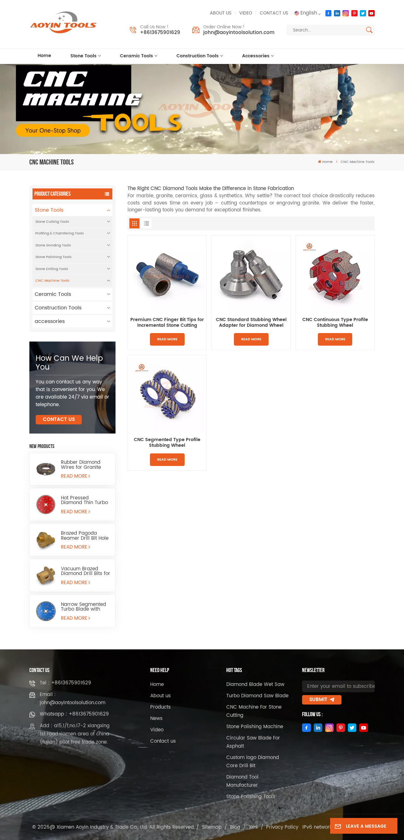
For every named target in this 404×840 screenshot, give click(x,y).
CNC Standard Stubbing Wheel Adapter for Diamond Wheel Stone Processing (251, 322)
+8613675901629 (160, 33)
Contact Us (59, 419)
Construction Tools (197, 56)
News (156, 718)
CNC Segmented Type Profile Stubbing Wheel (167, 442)
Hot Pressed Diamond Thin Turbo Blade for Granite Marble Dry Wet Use (84, 500)
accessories (256, 56)
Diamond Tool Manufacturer (242, 781)
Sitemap (212, 827)
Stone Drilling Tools (51, 269)
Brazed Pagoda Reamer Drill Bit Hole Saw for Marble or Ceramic (85, 535)
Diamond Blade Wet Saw (255, 684)
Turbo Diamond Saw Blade (257, 696)
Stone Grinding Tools (53, 245)
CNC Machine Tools (52, 281)
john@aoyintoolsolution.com (239, 33)
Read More (74, 476)
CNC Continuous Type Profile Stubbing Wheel (335, 322)
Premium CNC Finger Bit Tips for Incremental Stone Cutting (167, 322)
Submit (318, 700)
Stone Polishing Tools (53, 257)
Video (245, 13)
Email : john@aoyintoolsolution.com (72, 699)
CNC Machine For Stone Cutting (254, 711)
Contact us (274, 13)
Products (160, 707)
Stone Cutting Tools (52, 222)
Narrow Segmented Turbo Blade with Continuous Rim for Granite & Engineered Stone (83, 607)
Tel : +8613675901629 (65, 683)
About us (220, 13)
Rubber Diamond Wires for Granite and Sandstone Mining (81, 464)
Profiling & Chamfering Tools (59, 233)
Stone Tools (83, 56)
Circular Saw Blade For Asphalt (253, 742)
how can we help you (69, 363)
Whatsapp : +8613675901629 (74, 714)
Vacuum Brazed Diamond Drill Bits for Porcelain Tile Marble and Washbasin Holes (85, 571)
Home (44, 56)
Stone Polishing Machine (254, 727)
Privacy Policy (282, 827)
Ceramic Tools (136, 56)
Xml (253, 827)
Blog (235, 827)
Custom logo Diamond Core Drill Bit (252, 762)
